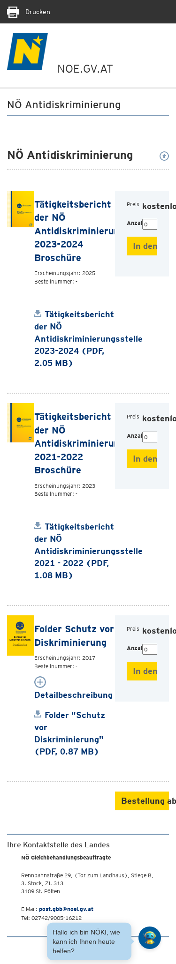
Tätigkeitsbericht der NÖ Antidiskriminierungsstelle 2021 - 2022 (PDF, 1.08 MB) (88, 551)
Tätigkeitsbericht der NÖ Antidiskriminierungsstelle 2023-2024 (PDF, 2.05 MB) (88, 338)
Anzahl (134, 222)
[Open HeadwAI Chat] (149, 938)
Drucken (36, 11)
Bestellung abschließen (145, 801)
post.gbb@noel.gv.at (66, 908)
